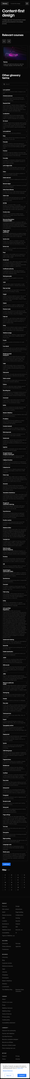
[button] (4, 41)
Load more (6, 864)
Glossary (5, 3)
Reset (8, 869)
